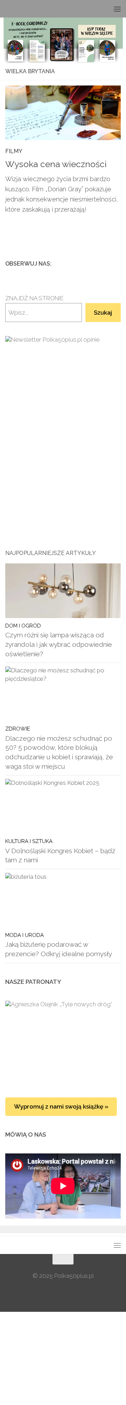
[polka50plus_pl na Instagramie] (94, 263)
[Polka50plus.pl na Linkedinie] (116, 263)
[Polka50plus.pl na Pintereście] (105, 263)
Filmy (13, 151)
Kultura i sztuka (28, 841)
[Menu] (117, 9)
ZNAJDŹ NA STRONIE (34, 298)
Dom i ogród (23, 626)
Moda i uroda (24, 935)
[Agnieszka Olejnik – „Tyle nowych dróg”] (63, 1042)
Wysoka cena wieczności (56, 164)
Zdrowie (17, 729)
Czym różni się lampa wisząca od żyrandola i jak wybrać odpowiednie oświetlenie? (58, 644)
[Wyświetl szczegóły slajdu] (63, 418)
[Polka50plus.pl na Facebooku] (83, 263)
